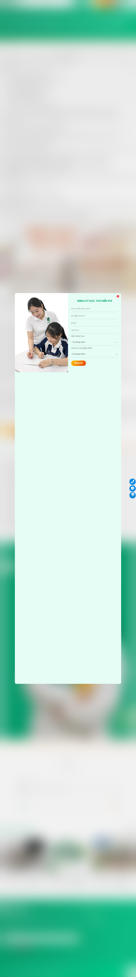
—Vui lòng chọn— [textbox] (78, 342)
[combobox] (94, 342)
